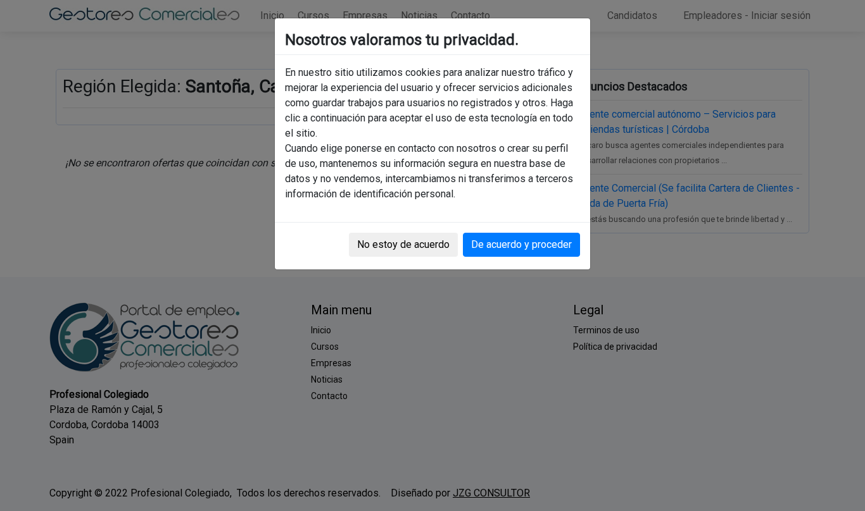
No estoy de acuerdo (403, 244)
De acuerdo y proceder (521, 244)
